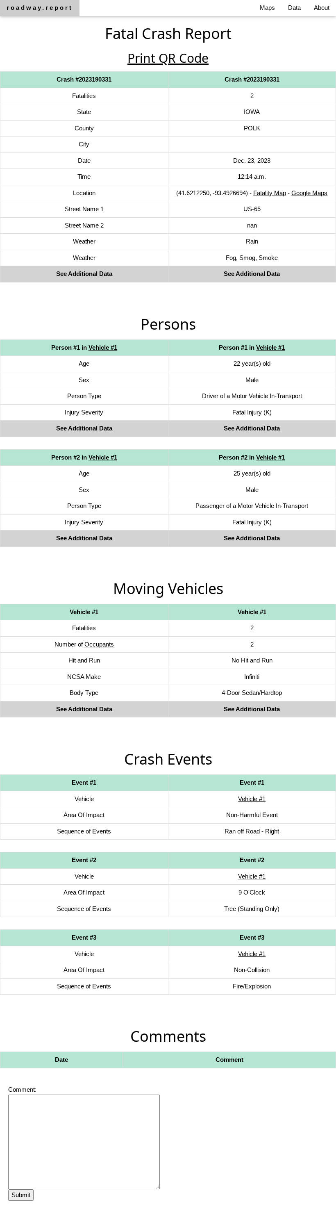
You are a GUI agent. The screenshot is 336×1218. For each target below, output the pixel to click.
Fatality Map (269, 192)
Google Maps (309, 192)
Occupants (99, 644)
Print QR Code (168, 58)
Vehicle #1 (103, 347)
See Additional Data (84, 273)
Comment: (22, 1089)
